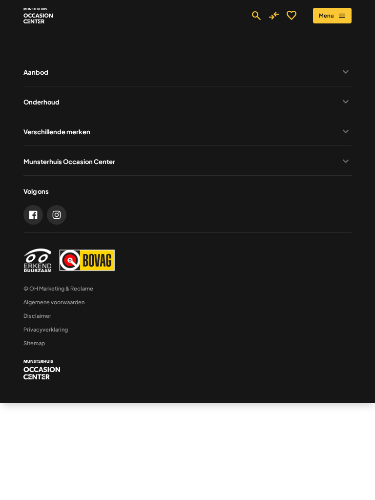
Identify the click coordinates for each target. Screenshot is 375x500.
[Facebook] (33, 215)
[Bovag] (87, 260)
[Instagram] (56, 215)
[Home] (38, 15)
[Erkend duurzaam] (37, 260)
